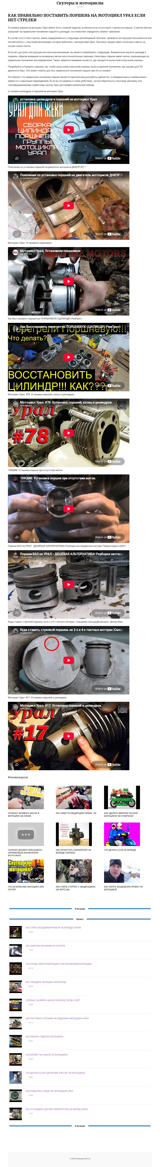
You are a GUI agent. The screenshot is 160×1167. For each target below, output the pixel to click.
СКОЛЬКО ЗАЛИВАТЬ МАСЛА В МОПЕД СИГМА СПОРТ (53, 1000)
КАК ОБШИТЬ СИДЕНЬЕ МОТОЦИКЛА (44, 1036)
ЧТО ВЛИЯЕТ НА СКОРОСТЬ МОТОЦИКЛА (47, 1054)
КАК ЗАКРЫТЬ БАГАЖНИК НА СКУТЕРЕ (45, 945)
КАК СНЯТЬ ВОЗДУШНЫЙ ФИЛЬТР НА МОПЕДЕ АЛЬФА (53, 927)
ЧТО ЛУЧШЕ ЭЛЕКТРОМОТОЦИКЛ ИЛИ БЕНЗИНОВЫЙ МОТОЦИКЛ (59, 963)
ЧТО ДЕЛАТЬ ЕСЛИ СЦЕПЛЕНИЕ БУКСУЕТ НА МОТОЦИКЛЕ (55, 1072)
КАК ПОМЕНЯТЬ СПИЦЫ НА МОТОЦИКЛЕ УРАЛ (49, 1090)
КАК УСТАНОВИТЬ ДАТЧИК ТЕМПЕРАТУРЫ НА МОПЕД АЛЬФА (57, 1109)
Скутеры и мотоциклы (80, 3)
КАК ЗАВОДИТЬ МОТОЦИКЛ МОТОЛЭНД (46, 982)
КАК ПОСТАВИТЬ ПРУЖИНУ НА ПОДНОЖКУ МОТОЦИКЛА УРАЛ (57, 1018)
